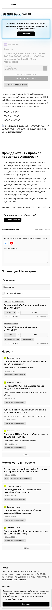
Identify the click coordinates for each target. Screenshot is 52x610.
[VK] (6, 243)
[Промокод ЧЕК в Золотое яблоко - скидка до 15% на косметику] (26, 366)
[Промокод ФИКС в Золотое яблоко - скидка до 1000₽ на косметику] (26, 534)
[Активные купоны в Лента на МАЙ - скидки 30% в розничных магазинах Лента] (26, 474)
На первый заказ (14, 293)
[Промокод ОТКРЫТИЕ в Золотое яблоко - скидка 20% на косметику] (26, 392)
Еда (6, 478)
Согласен (26, 604)
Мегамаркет (13, 44)
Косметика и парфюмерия (16, 85)
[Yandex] (11, 243)
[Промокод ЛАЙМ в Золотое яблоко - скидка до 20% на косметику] (26, 439)
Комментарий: (10, 248)
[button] (42, 4)
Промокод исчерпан (26, 78)
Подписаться (26, 34)
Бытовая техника (12, 340)
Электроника (27, 340)
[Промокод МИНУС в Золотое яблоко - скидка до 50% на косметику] (26, 513)
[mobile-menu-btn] (6, 4)
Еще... (26, 455)
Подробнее (17, 599)
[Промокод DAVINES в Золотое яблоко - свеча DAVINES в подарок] (26, 493)
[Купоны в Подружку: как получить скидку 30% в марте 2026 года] (26, 416)
